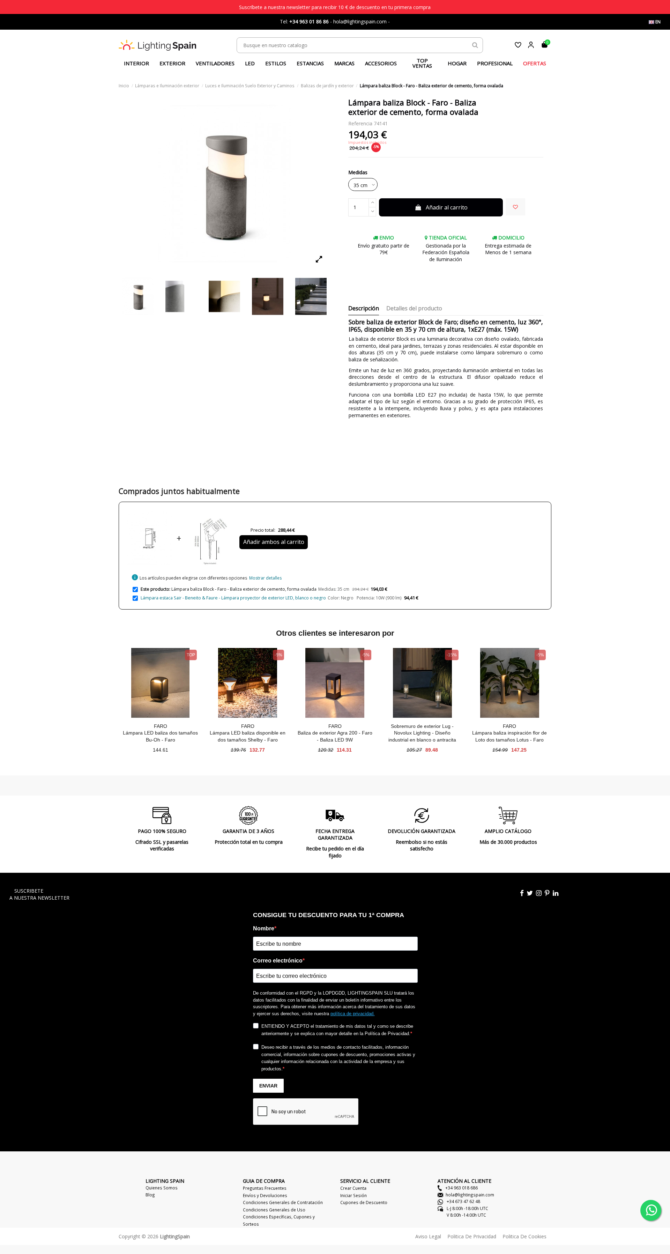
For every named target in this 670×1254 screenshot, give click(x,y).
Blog (150, 1194)
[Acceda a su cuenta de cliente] (531, 45)
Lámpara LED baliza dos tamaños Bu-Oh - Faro (160, 736)
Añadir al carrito (447, 207)
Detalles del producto (414, 308)
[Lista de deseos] (518, 45)
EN (657, 22)
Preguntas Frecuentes (264, 1188)
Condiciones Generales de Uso (274, 1209)
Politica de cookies (524, 1236)
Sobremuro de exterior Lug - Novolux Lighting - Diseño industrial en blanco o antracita (422, 733)
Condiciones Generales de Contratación (283, 1202)
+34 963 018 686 (461, 1187)
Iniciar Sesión (353, 1195)
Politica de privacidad (471, 1236)
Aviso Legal (428, 1236)
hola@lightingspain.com (470, 1194)
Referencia (360, 123)
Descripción (363, 308)
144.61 (160, 750)
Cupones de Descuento (363, 1202)
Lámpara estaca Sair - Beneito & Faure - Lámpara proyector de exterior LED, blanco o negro (233, 598)
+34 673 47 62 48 (463, 1201)
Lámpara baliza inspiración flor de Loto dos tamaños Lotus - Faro (509, 736)
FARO (160, 726)
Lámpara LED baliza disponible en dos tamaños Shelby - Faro (247, 736)
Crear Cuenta (353, 1188)
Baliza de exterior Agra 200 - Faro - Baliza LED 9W (335, 736)
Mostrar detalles (265, 578)
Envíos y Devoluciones (265, 1195)
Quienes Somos (162, 1187)
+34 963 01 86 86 (309, 21)
